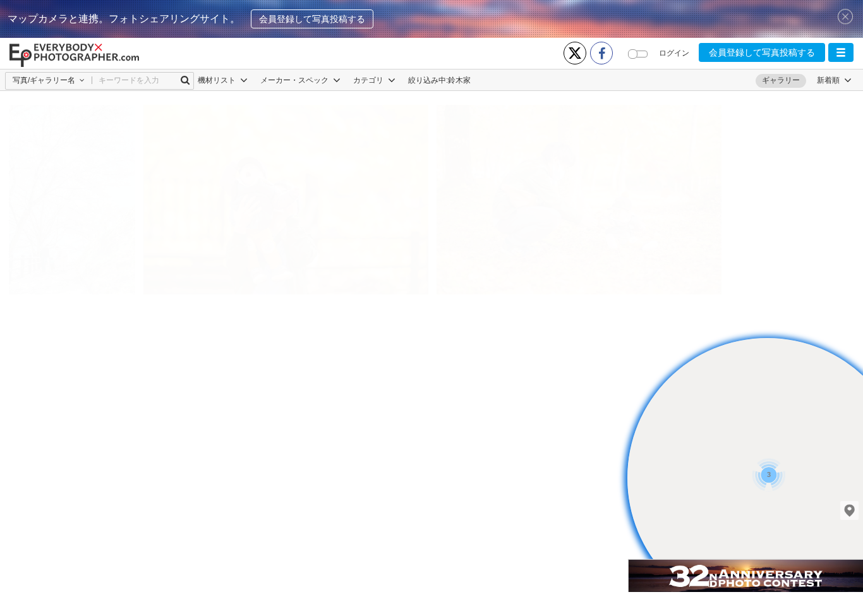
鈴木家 (459, 80)
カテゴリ (369, 80)
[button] (841, 52)
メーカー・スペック (295, 80)
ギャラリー (781, 80)
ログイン (674, 53)
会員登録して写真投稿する (312, 19)
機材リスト (218, 80)
